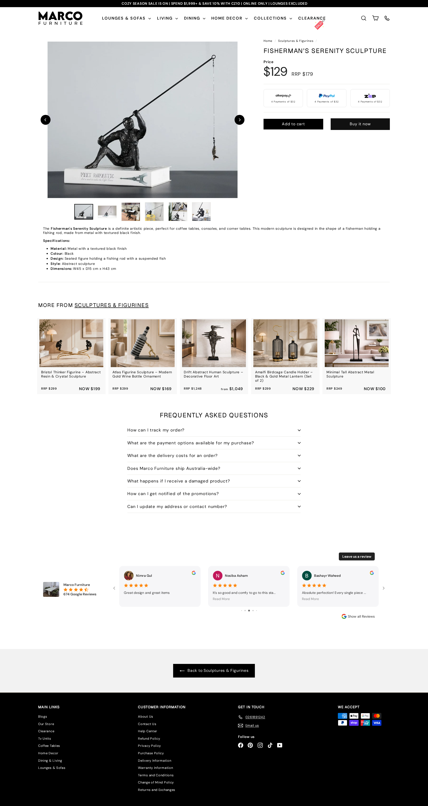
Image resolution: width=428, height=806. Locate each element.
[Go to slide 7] (245, 610)
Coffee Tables (49, 746)
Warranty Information (155, 768)
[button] (375, 18)
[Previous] (46, 120)
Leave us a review (356, 556)
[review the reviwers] (194, 573)
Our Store (46, 724)
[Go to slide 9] (253, 610)
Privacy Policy (149, 746)
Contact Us (147, 724)
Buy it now (360, 123)
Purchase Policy (151, 753)
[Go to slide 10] (256, 610)
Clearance (312, 18)
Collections (271, 18)
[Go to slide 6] (241, 610)
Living (165, 18)
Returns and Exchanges (156, 790)
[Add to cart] (95, 329)
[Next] (239, 120)
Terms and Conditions (156, 775)
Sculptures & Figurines (295, 41)
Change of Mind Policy (156, 782)
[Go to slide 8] (249, 610)
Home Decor (227, 18)
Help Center (147, 731)
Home (268, 41)
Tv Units (44, 738)
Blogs (42, 716)
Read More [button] (132, 599)
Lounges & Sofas (124, 18)
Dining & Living (50, 760)
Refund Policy (149, 738)
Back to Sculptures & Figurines (218, 670)
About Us (145, 716)
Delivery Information (154, 760)
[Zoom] (142, 120)
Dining (193, 18)
